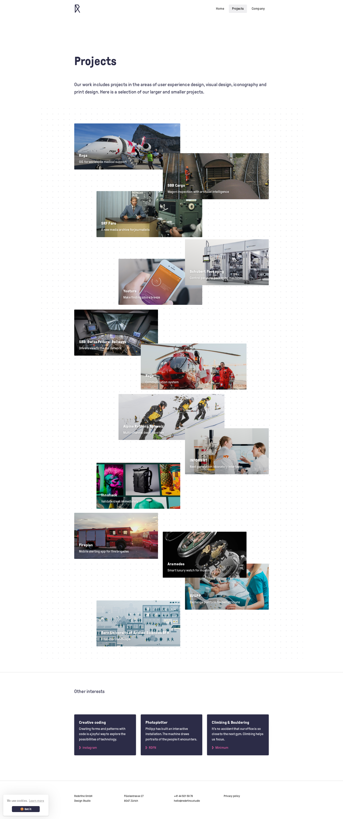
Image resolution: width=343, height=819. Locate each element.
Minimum (221, 748)
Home (220, 9)
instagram (90, 748)
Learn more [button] (36, 800)
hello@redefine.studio (187, 800)
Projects (238, 9)
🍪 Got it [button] (25, 809)
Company (258, 9)
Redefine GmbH (83, 796)
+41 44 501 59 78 (183, 796)
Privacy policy (232, 796)
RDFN (152, 748)
